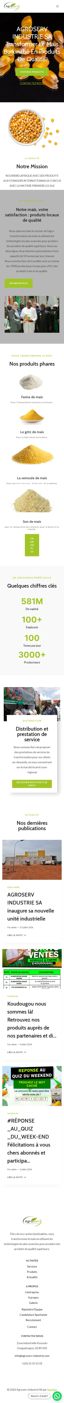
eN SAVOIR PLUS (19, 283)
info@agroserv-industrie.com (32, 1355)
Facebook (12, 996)
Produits (32, 1271)
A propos (33, 1297)
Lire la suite (16, 935)
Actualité (32, 1277)
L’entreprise (32, 1292)
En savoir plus (32, 545)
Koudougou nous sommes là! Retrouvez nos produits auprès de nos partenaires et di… (31, 1019)
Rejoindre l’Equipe (32, 1309)
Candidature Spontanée (33, 1314)
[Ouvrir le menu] (57, 6)
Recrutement (33, 1320)
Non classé (13, 887)
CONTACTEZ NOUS (32, 83)
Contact (32, 1326)
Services (32, 1266)
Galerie (33, 1302)
